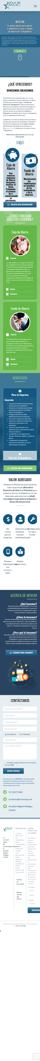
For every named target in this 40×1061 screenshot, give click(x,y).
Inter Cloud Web (21, 926)
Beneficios (20, 51)
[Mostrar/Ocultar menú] (35, 6)
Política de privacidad (20, 882)
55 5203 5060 (16, 792)
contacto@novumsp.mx (20, 799)
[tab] (20, 392)
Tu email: (31, 900)
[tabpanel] (20, 424)
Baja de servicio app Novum (19, 895)
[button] (20, 258)
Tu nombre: (31, 887)
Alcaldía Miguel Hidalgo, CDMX (6, 854)
